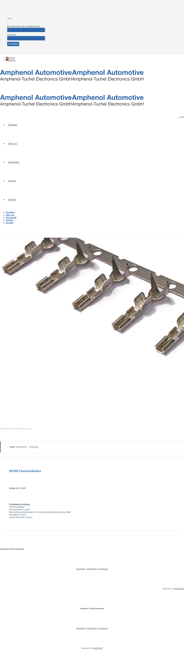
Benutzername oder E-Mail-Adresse (23, 26)
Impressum (103, 569)
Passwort (11, 34)
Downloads (80, 569)
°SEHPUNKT (179, 589)
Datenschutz (92, 569)
